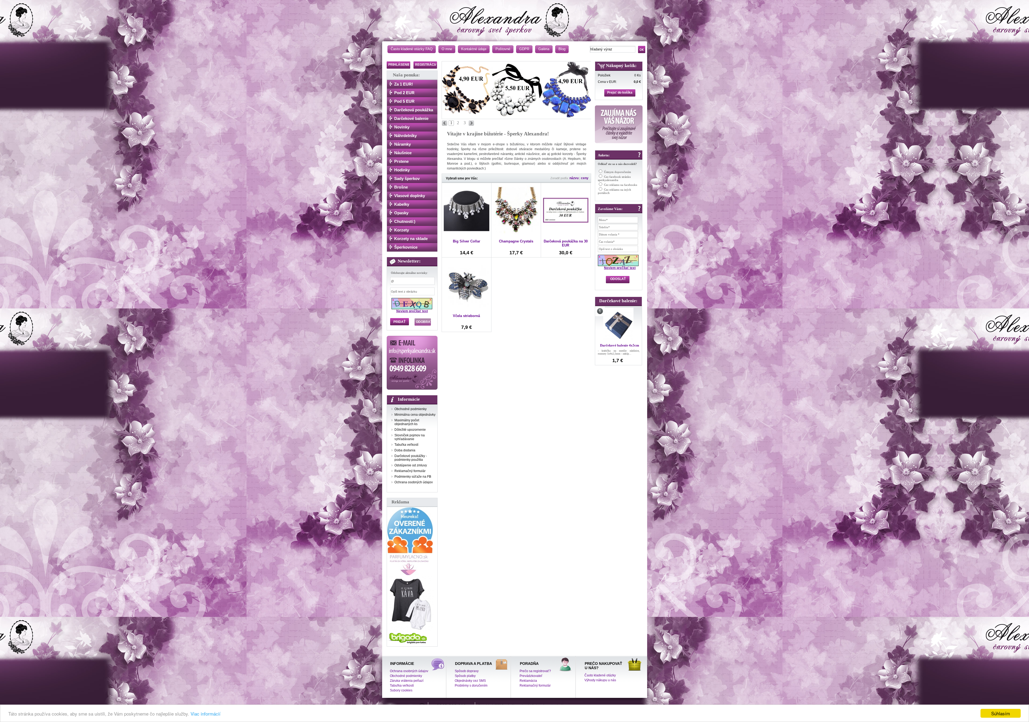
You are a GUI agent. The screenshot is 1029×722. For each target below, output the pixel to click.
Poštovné (502, 49)
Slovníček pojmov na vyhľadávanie (409, 437)
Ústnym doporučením (617, 172)
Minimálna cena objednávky (414, 415)
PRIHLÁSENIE (399, 65)
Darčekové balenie (411, 118)
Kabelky (401, 204)
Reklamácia (528, 681)
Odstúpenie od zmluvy (410, 465)
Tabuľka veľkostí (406, 445)
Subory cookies (401, 690)
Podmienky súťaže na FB (412, 476)
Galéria (543, 49)
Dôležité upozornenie (410, 430)
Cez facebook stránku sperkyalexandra (614, 178)
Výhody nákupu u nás (600, 680)
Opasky (401, 213)
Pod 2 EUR (404, 92)
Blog (561, 49)
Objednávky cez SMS (470, 681)
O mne (447, 49)
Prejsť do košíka (619, 92)
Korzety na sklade (411, 238)
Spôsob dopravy (467, 671)
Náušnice (403, 152)
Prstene (401, 161)
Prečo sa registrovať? (535, 671)
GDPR (524, 49)
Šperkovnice (405, 247)
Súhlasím (1000, 713)
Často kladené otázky (600, 675)
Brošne (401, 187)
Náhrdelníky (405, 135)
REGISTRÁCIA (426, 65)
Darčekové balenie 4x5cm (619, 345)
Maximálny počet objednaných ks (406, 422)
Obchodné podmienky (410, 409)
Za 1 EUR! (403, 84)
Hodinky (402, 170)
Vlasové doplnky (409, 195)
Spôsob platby (465, 676)
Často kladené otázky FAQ (412, 49)
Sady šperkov (407, 178)
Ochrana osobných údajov (413, 482)
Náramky (402, 144)
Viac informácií (206, 713)
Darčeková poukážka (413, 110)
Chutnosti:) (404, 221)
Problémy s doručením (471, 685)
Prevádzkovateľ (531, 676)
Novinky (401, 127)
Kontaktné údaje (473, 49)
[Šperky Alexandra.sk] (516, 17)
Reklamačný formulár (410, 471)
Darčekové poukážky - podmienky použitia (410, 458)
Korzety (401, 230)
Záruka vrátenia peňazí (406, 681)
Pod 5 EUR (404, 101)
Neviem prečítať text (412, 311)
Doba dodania (404, 450)
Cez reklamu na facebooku (620, 184)
